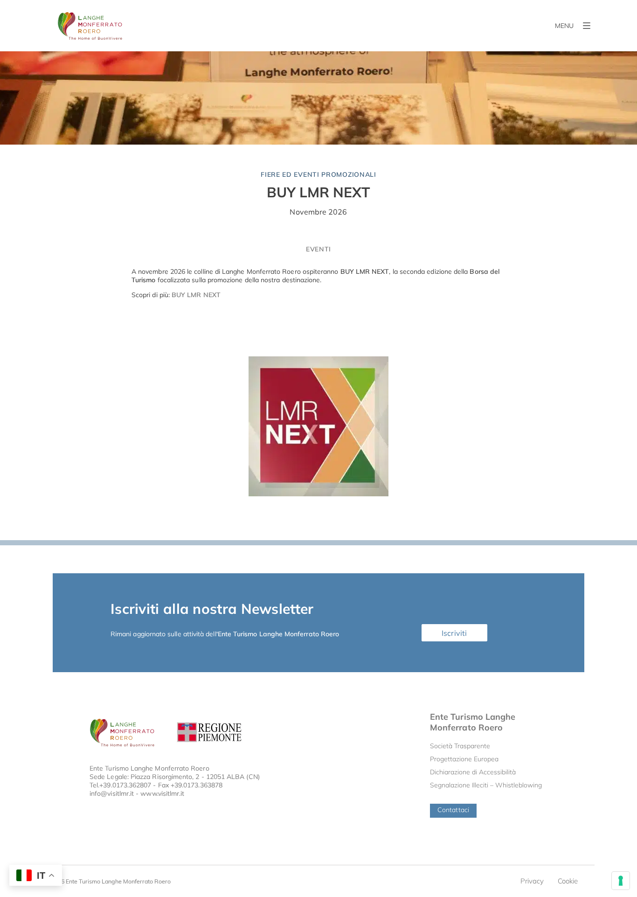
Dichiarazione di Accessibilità (473, 772)
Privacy (532, 880)
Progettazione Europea (464, 759)
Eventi (318, 249)
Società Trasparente (460, 746)
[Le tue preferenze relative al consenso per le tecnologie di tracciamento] (621, 881)
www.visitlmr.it (162, 793)
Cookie (568, 880)
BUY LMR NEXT (318, 192)
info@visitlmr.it (112, 793)
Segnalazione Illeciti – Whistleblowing (486, 785)
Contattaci (453, 810)
